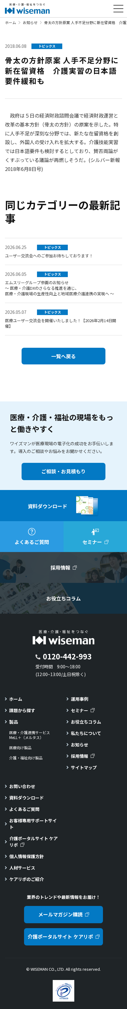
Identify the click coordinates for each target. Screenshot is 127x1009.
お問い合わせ (22, 786)
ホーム (10, 22)
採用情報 (79, 756)
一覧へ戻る (63, 356)
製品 (13, 722)
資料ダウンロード (26, 798)
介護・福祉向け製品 (26, 757)
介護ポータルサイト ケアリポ (33, 841)
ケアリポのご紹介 (26, 879)
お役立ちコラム (86, 722)
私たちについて (86, 733)
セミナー (79, 710)
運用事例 (79, 699)
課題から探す (22, 710)
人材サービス (22, 868)
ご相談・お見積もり (63, 471)
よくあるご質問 (24, 809)
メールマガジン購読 (60, 914)
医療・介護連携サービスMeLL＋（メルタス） (29, 735)
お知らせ (30, 22)
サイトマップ (84, 767)
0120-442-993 (67, 656)
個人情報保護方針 (26, 856)
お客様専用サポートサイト (33, 823)
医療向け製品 (20, 747)
